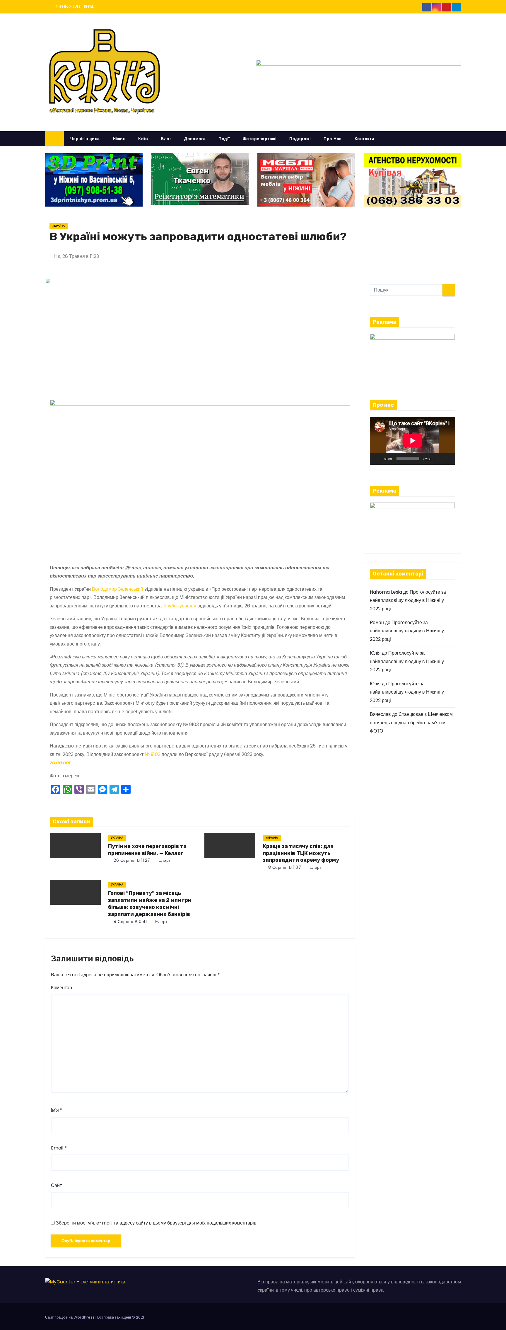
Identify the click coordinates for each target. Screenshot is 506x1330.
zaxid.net (60, 762)
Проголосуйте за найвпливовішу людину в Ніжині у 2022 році (408, 600)
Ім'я (56, 1110)
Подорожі (300, 139)
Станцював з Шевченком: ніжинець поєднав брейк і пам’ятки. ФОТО (412, 722)
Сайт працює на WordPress (70, 1317)
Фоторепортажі (260, 139)
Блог (166, 139)
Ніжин (119, 139)
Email (59, 1148)
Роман (377, 622)
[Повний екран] (447, 459)
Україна (58, 226)
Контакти (365, 139)
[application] (412, 440)
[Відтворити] (377, 459)
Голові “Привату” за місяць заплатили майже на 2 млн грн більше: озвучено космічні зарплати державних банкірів (149, 903)
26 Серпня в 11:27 (131, 860)
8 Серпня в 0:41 (129, 921)
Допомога (195, 139)
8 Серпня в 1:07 (284, 867)
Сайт (56, 1185)
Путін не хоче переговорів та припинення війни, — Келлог (147, 849)
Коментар (61, 987)
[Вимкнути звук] (438, 459)
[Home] (54, 138)
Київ (143, 139)
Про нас (333, 139)
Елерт (164, 860)
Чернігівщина (85, 139)
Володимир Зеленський (117, 589)
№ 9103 (152, 754)
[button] (459, 138)
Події (224, 139)
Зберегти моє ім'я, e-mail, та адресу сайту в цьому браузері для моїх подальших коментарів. (156, 1223)
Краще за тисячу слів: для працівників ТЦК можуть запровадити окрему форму (301, 853)
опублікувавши (180, 605)
